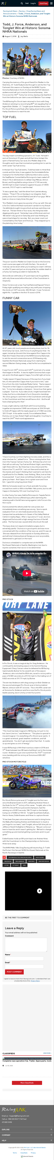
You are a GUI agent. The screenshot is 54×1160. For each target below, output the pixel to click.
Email (7, 962)
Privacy (33, 1153)
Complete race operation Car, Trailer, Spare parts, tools (27, 1061)
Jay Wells (24, 36)
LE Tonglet (16, 865)
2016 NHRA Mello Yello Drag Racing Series (20, 857)
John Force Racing (44, 861)
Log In (33, 3)
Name (7, 955)
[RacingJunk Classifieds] (4, 3)
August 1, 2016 (10, 36)
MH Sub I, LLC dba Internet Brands (35, 1147)
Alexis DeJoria (40, 857)
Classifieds (23, 1153)
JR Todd (6, 865)
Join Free (43, 3)
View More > (47, 1053)
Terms (15, 1153)
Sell (26, 3)
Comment (9, 936)
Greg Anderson (19, 861)
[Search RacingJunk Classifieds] (22, 3)
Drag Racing (7, 861)
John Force (31, 861)
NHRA (24, 865)
